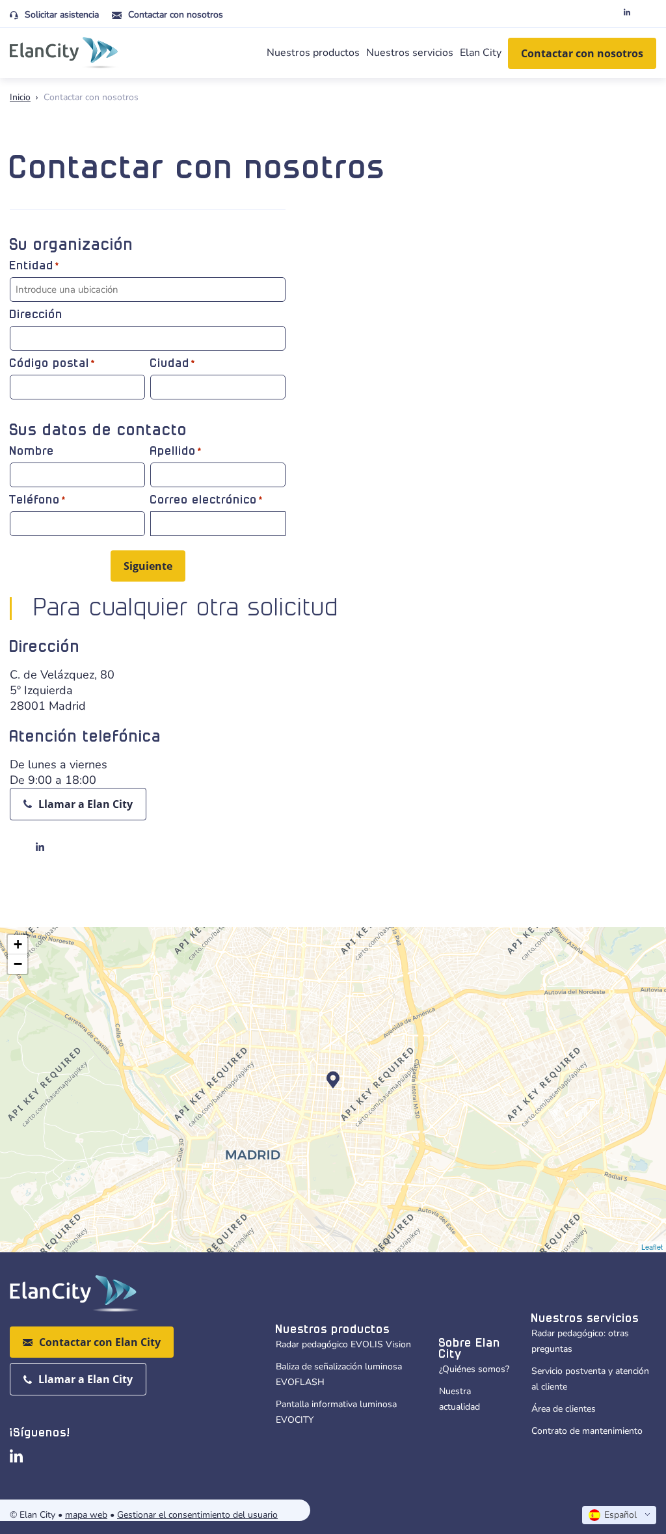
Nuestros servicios (409, 53)
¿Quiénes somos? (474, 1369)
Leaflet (652, 1246)
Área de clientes (563, 1409)
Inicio (20, 97)
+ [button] (18, 944)
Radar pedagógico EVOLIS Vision (343, 1344)
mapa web (86, 1515)
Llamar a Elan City (85, 804)
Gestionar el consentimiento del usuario (197, 1515)
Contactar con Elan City (100, 1342)
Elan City (480, 53)
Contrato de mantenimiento (587, 1431)
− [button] (18, 964)
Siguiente (148, 566)
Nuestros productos (313, 53)
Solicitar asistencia (62, 14)
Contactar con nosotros (175, 14)
